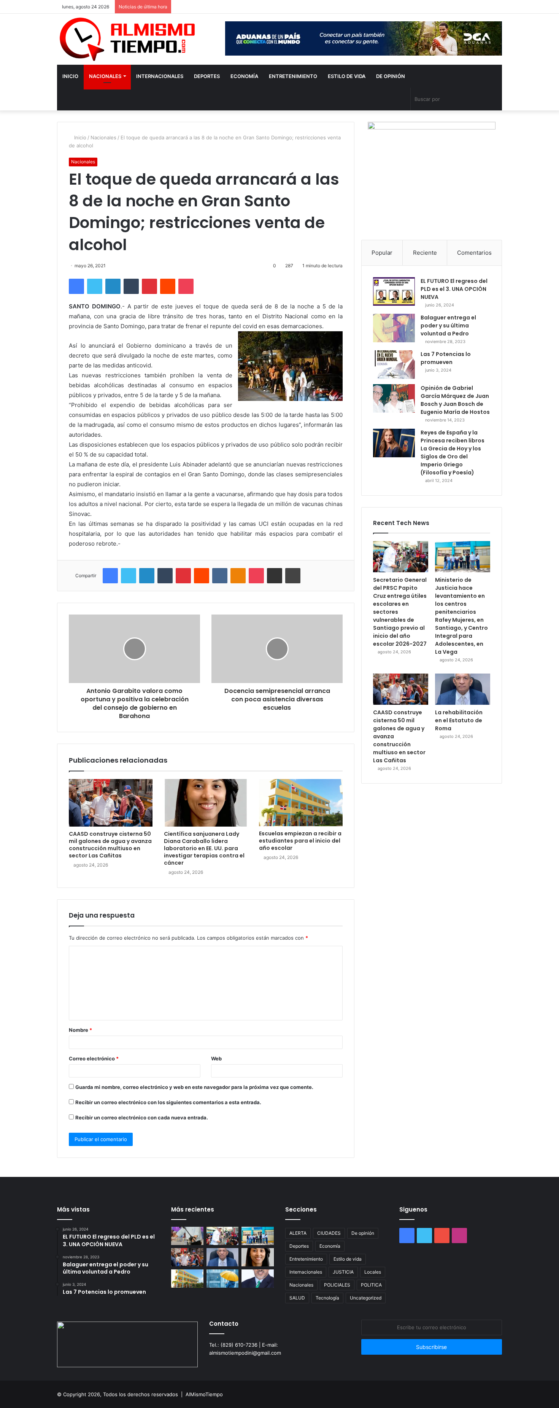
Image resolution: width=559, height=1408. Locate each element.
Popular (382, 252)
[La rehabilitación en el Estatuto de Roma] (462, 689)
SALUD (297, 1298)
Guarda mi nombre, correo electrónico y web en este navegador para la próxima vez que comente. (194, 1087)
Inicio (70, 76)
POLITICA (371, 1285)
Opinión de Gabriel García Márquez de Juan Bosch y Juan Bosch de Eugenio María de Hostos (455, 400)
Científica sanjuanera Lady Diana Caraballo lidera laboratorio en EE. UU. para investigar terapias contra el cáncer (204, 848)
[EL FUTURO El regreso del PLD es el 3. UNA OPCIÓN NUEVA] (394, 291)
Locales (372, 1272)
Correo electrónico (94, 1058)
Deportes (207, 76)
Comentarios (474, 252)
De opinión (390, 76)
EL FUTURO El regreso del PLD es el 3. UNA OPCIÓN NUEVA (454, 289)
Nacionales (105, 76)
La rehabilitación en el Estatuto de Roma (459, 720)
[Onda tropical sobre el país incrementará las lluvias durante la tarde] (222, 1278)
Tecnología (327, 1298)
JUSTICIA (343, 1272)
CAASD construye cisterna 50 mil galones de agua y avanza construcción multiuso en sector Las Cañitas (110, 844)
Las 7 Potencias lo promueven (446, 358)
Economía (244, 76)
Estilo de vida (346, 76)
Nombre (80, 1030)
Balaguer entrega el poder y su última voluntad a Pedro (448, 325)
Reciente (425, 252)
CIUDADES (329, 1233)
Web (216, 1058)
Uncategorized (365, 1298)
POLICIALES (337, 1285)
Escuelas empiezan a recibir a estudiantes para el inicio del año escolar (300, 841)
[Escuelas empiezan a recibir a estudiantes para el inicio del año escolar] (301, 802)
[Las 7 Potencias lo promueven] (394, 364)
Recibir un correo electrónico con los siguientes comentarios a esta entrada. (168, 1102)
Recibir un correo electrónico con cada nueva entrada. (141, 1117)
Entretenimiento (293, 76)
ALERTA (297, 1233)
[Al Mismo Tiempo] (127, 39)
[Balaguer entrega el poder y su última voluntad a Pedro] (394, 328)
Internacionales (159, 76)
